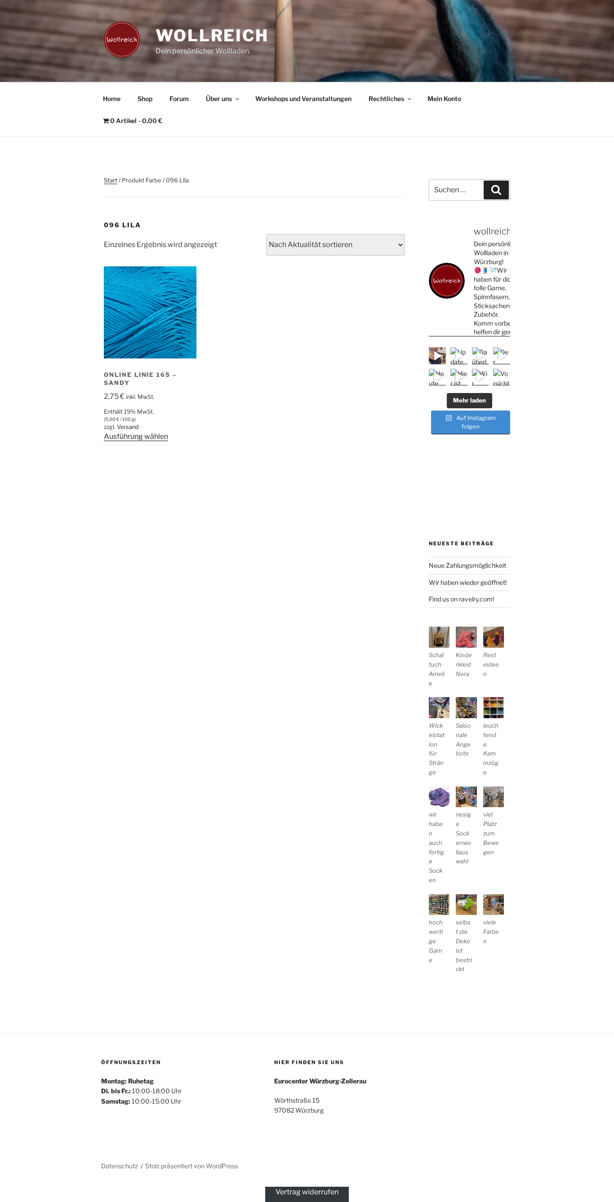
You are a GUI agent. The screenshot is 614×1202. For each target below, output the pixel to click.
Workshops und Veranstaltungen (303, 98)
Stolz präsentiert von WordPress (191, 1166)
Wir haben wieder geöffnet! (468, 582)
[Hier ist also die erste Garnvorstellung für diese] (458, 377)
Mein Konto (444, 98)
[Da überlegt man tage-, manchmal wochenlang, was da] (480, 355)
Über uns (219, 98)
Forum (179, 98)
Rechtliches (386, 98)
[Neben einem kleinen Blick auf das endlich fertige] (437, 355)
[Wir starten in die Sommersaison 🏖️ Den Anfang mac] (480, 377)
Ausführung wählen (136, 436)
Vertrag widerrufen (307, 1192)
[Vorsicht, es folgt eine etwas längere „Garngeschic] (501, 377)
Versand (128, 427)
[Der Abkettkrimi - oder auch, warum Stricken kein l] (501, 355)
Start (110, 180)
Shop (145, 98)
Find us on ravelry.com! (461, 599)
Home (111, 98)
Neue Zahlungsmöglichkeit (467, 565)
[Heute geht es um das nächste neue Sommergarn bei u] (437, 377)
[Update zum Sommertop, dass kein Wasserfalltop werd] (458, 355)
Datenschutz (119, 1166)
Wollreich (212, 35)
